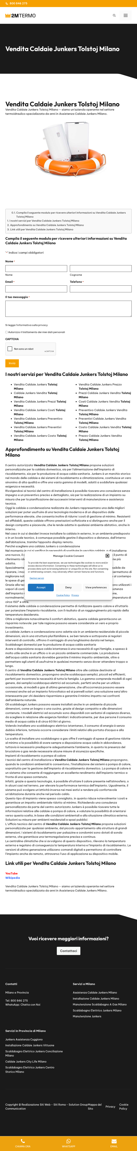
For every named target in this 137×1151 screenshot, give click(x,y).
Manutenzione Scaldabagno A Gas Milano (100, 1004)
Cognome (76, 274)
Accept (40, 587)
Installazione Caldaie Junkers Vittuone (29, 1045)
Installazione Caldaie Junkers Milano (96, 998)
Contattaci (68, 951)
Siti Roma (59, 1104)
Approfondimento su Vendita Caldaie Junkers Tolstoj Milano (47, 225)
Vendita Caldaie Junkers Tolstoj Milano (31, 886)
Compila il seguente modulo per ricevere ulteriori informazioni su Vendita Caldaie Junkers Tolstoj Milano (71, 214)
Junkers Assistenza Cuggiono (24, 1039)
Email (10, 281)
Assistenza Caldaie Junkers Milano (95, 992)
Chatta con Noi (30, 1004)
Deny (68, 587)
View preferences (96, 587)
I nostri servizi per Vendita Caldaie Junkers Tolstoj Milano (44, 220)
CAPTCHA (12, 339)
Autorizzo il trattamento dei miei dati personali (36, 332)
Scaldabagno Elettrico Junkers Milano (97, 1010)
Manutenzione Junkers (87, 1016)
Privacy (75, 595)
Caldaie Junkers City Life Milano (25, 1061)
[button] (107, 555)
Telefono (77, 281)
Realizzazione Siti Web (36, 1104)
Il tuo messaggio (17, 297)
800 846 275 (18, 3)
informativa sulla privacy (32, 325)
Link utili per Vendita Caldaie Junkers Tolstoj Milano (41, 229)
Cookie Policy (63, 595)
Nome (9, 274)
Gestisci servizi (37, 578)
